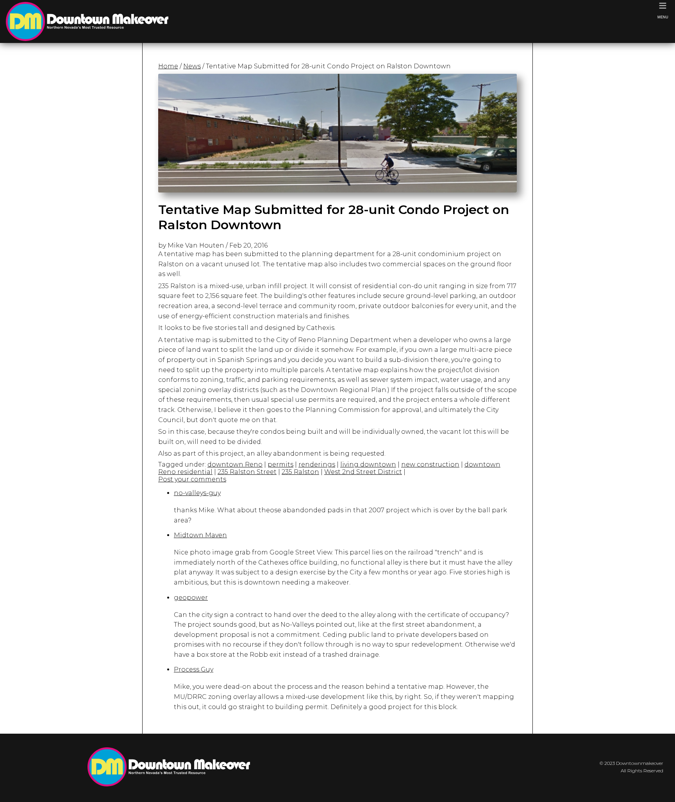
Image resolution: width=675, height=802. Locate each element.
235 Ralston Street (247, 472)
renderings (316, 464)
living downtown (368, 464)
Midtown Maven (200, 535)
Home (168, 66)
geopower (191, 597)
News (192, 66)
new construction (430, 464)
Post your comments (192, 479)
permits (280, 464)
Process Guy (193, 669)
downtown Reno (234, 464)
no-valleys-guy (197, 493)
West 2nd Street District (363, 472)
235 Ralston (300, 472)
